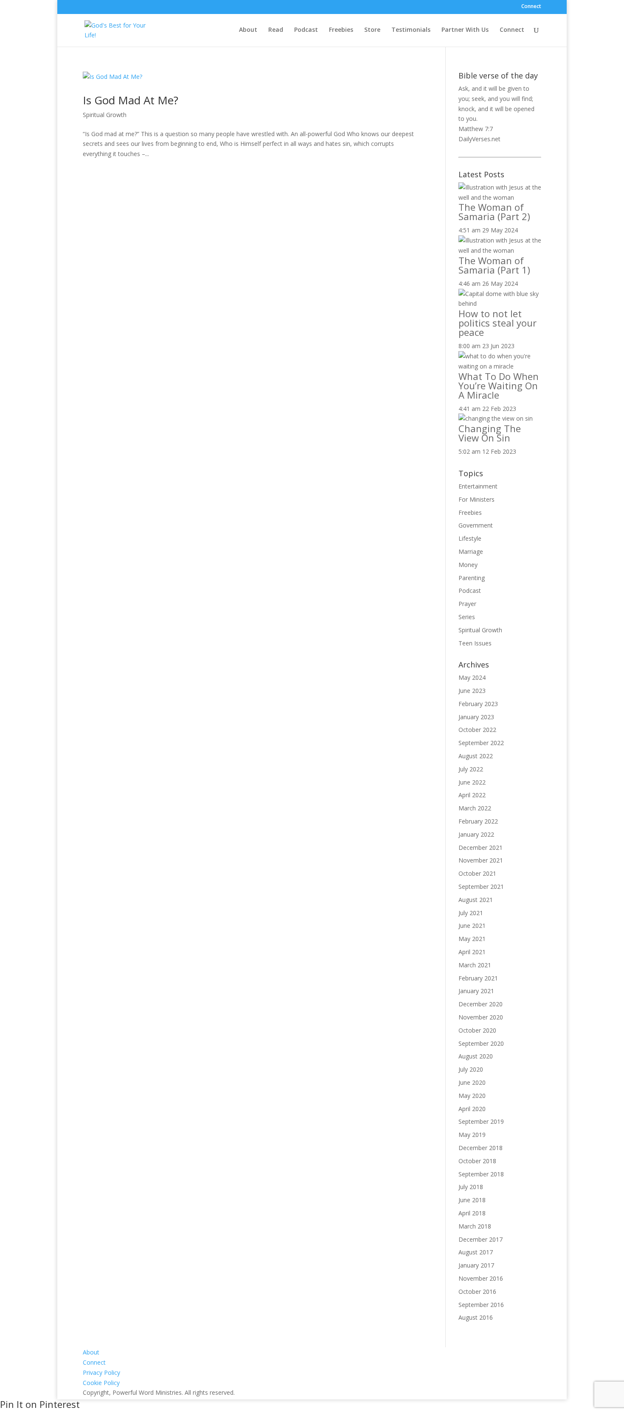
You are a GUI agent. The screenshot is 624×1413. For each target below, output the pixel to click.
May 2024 (472, 677)
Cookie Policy (101, 1383)
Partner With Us (465, 30)
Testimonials (410, 30)
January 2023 (476, 717)
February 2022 (478, 821)
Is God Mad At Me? (130, 100)
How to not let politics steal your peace (497, 322)
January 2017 (476, 1265)
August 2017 (475, 1252)
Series (466, 617)
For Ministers (476, 499)
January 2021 (476, 991)
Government (475, 525)
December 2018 (480, 1148)
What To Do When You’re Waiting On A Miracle (498, 385)
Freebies (341, 30)
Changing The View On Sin (489, 433)
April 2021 (472, 952)
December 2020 (480, 1004)
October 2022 (477, 730)
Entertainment (478, 486)
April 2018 (472, 1213)
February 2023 (478, 704)
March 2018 (474, 1226)
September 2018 (481, 1174)
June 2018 (472, 1200)
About (248, 30)
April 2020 (472, 1109)
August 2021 (475, 900)
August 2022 (475, 756)
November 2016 (480, 1278)
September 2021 (481, 886)
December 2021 (480, 847)
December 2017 (480, 1239)
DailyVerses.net (479, 139)
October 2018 (477, 1161)
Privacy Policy (101, 1372)
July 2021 (470, 913)
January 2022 (476, 834)
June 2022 (472, 782)
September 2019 (481, 1121)
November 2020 (480, 1017)
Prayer (467, 604)
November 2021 (480, 860)
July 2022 (470, 769)
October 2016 (477, 1291)
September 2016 (481, 1305)
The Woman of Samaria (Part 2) (494, 212)
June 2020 (472, 1082)
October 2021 (477, 873)
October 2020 (477, 1030)
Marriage (470, 551)
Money (468, 565)
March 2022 (474, 808)
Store (372, 30)
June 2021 (472, 926)
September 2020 (481, 1043)
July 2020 (470, 1069)
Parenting (471, 578)
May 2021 (472, 939)
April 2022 (472, 795)
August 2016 (475, 1317)
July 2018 (470, 1187)
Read (275, 30)
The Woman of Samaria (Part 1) (494, 265)
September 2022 (481, 743)
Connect (531, 7)
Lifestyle (469, 538)
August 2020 (475, 1056)
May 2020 (472, 1096)
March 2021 (474, 965)
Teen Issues (475, 643)
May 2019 (472, 1135)
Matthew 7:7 (475, 129)
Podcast (306, 30)
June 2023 (472, 691)
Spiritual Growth (104, 115)
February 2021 (478, 978)
